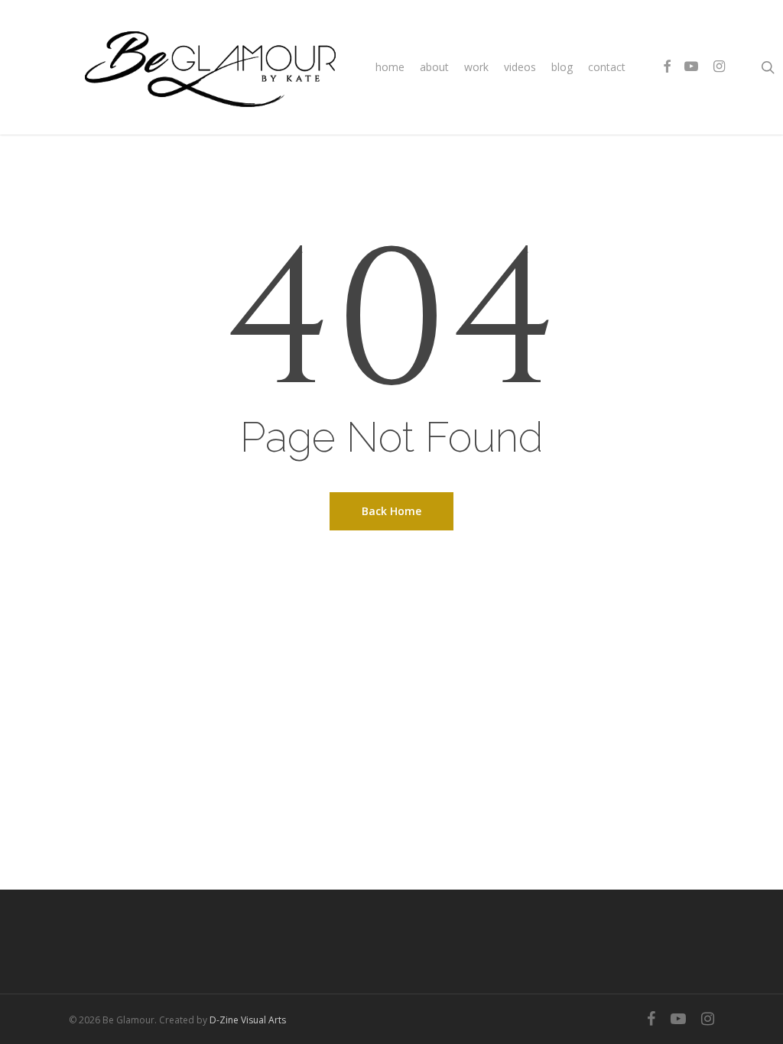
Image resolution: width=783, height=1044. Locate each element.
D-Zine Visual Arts (248, 1019)
